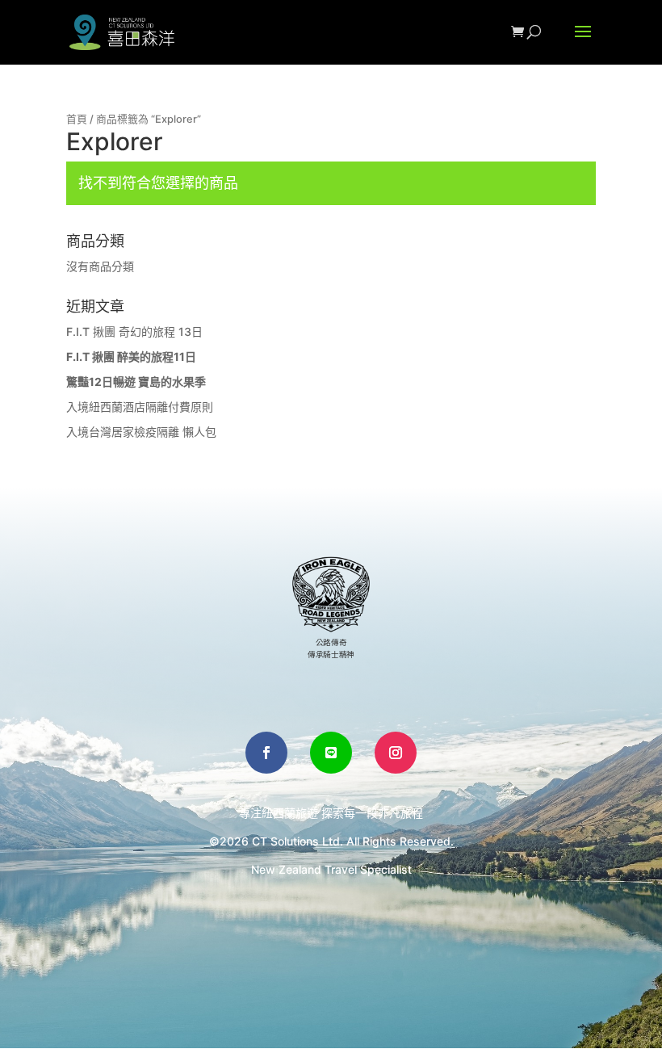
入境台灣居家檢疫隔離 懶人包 (141, 431)
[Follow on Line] (331, 753)
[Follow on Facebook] (266, 753)
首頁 (76, 119)
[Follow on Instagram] (396, 753)
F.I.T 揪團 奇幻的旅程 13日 (134, 331)
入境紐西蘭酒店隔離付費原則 (139, 406)
